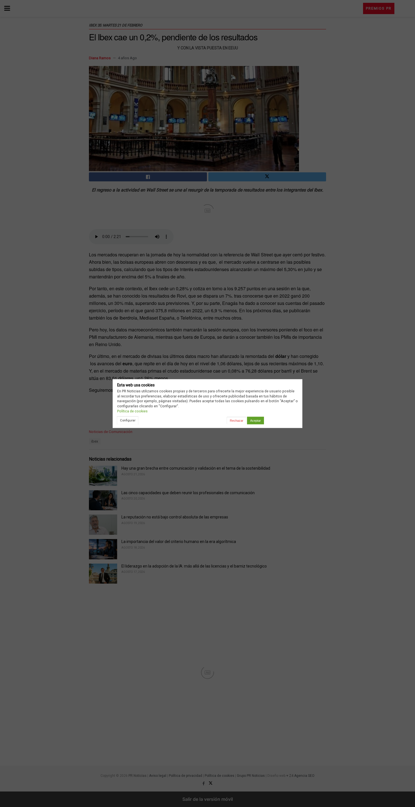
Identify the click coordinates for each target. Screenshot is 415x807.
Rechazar (236, 420)
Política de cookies (132, 411)
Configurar (128, 420)
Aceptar (255, 420)
